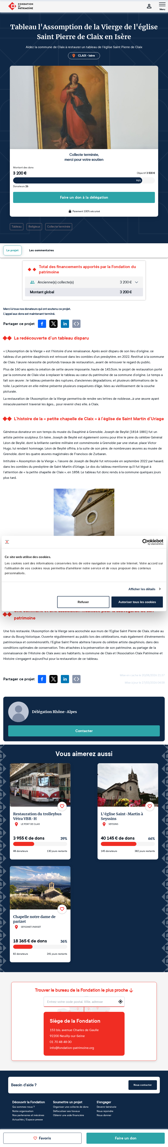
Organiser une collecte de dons (71, 1106)
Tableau (17, 226)
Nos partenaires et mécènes (28, 1115)
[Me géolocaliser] (120, 1002)
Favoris (45, 1138)
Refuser (83, 602)
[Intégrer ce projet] (76, 324)
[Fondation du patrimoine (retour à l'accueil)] (20, 6)
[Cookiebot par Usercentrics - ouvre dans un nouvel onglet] (145, 542)
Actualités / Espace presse (27, 1119)
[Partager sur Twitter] (53, 324)
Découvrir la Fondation (28, 1102)
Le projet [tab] (12, 250)
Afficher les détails (142, 589)
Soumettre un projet (67, 1102)
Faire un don (125, 1138)
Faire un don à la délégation (84, 197)
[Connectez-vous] (149, 6)
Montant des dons (23, 167)
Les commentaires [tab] (41, 250)
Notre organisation (22, 1111)
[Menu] (162, 4)
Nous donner (104, 1115)
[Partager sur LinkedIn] (65, 324)
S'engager (104, 1102)
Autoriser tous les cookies (137, 602)
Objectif (146, 173)
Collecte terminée (58, 226)
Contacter (84, 730)
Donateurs (20, 186)
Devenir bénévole (106, 1106)
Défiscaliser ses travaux (66, 1111)
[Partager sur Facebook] (42, 324)
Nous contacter (143, 1085)
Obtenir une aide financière (68, 1115)
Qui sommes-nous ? (23, 1106)
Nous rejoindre (105, 1111)
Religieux (34, 226)
